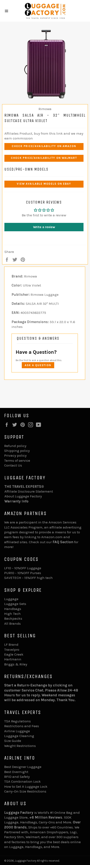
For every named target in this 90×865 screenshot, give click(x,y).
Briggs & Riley (15, 664)
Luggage (11, 599)
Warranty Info (16, 501)
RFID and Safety (17, 776)
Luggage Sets (15, 604)
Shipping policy (17, 450)
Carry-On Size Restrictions (25, 791)
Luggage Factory (25, 860)
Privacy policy (15, 455)
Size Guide (12, 741)
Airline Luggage (17, 731)
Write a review (44, 227)
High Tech (12, 613)
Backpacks (13, 618)
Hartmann (12, 659)
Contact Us (13, 465)
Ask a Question (38, 365)
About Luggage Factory (23, 496)
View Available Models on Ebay (44, 183)
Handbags (12, 609)
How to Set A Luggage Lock (26, 786)
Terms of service (17, 460)
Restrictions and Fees (21, 726)
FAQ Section (63, 542)
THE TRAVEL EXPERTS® (24, 486)
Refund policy (15, 446)
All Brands (12, 623)
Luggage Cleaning (19, 736)
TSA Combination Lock (22, 781)
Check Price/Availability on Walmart (44, 157)
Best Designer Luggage (22, 767)
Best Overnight (16, 772)
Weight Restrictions (20, 746)
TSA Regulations (17, 721)
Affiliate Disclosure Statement (28, 491)
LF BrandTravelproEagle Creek (13, 649)
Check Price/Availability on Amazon (44, 146)
